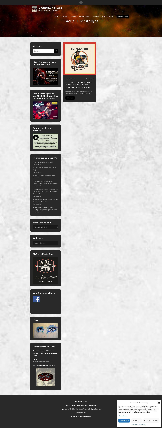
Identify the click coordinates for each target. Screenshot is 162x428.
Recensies (64, 16)
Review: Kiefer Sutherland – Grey (45, 176)
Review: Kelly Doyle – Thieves (44, 162)
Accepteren (124, 420)
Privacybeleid (142, 424)
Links (103, 16)
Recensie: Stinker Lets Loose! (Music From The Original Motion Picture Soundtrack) (78, 84)
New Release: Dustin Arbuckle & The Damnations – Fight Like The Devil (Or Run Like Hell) (45, 191)
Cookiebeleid (135, 424)
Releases (73, 16)
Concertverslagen (84, 16)
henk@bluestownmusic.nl (41, 362)
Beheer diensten (123, 416)
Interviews (96, 16)
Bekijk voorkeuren (151, 420)
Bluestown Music (50, 7)
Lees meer (70, 98)
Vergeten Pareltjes (122, 16)
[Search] (56, 51)
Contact (111, 16)
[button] (158, 403)
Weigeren (136, 420)
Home (56, 16)
